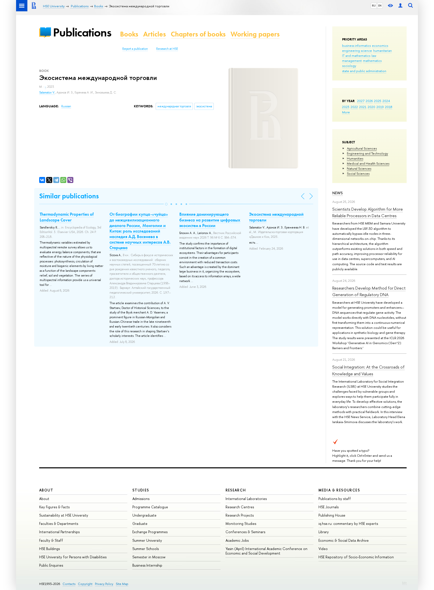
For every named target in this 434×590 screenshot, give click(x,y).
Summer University (147, 540)
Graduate (139, 523)
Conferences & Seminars (245, 531)
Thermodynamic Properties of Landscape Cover (67, 216)
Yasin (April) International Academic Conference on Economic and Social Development (266, 551)
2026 (369, 101)
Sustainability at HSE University (63, 515)
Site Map (122, 584)
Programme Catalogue (150, 507)
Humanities (355, 158)
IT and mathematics (356, 55)
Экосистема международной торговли (276, 216)
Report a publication (135, 49)
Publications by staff (334, 498)
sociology (349, 65)
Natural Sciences (359, 168)
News (337, 193)
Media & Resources (339, 490)
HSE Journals (328, 507)
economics (380, 45)
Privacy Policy (104, 584)
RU (374, 5)
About (46, 490)
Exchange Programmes (150, 531)
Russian (66, 106)
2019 (380, 107)
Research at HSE (167, 49)
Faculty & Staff (51, 540)
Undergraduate (144, 515)
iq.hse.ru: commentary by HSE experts (348, 523)
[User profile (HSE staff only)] (400, 5)
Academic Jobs (237, 540)
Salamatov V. (47, 92)
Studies (140, 490)
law (373, 55)
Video (323, 548)
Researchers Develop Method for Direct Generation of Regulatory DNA (369, 291)
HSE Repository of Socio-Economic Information (356, 557)
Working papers (255, 34)
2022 (354, 107)
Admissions (140, 498)
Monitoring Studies (241, 523)
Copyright (85, 584)
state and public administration (364, 71)
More (346, 112)
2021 (362, 107)
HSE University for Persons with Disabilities (72, 557)
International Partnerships (59, 531)
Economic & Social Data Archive (343, 540)
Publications (82, 32)
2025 (377, 101)
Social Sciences (358, 173)
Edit (404, 582)
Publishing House (331, 515)
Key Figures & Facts (54, 507)
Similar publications (69, 196)
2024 (386, 101)
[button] (166, 204)
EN (380, 5)
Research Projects (240, 515)
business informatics (356, 45)
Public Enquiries (51, 565)
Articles (154, 34)
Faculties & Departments (58, 523)
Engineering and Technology (367, 153)
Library (323, 531)
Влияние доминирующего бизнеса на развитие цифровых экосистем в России (209, 219)
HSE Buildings (49, 548)
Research (236, 490)
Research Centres (240, 507)
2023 (345, 107)
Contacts (69, 584)
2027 (360, 101)
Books (129, 34)
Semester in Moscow (149, 557)
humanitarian (382, 50)
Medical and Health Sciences (368, 163)
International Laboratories (246, 498)
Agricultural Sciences (362, 148)
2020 (371, 107)
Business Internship (147, 565)
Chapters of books (198, 34)
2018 (388, 107)
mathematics (372, 60)
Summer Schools (145, 548)
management (352, 60)
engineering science (357, 50)
